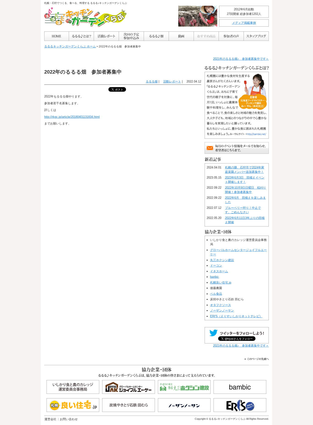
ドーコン (216, 265)
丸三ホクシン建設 (222, 260)
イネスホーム (219, 271)
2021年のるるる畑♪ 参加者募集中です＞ (241, 59)
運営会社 (50, 419)
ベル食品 (216, 293)
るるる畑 (152, 81)
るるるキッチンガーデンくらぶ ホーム (70, 46)
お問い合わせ (69, 419)
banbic (214, 277)
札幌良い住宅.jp (220, 282)
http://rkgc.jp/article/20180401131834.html (72, 117)
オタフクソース (220, 305)
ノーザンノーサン (222, 310)
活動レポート (172, 81)
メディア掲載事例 (244, 23)
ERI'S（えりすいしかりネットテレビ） (236, 316)
